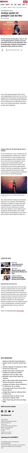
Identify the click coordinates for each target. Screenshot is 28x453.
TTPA (2, 448)
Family (19, 4)
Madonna (9, 7)
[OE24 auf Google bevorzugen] (21, 50)
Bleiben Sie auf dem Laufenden (8, 406)
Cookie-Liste (4, 424)
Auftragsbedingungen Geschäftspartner (10, 442)
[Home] (1, 7)
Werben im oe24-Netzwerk (7, 427)
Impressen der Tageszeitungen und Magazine (11, 446)
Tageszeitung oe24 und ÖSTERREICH (9, 437)
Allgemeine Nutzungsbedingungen (9, 421)
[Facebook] (2, 411)
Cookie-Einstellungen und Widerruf (9, 426)
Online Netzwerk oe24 (6, 415)
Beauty (8, 4)
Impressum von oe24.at (6, 432)
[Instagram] (6, 411)
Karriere (24, 4)
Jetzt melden (20, 311)
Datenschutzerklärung (6, 423)
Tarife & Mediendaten (6, 443)
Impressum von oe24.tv (6, 434)
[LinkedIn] (13, 411)
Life (12, 4)
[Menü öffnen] (26, 4)
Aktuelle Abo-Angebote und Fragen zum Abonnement (13, 445)
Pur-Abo (3, 430)
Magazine (5, 7)
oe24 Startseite (4, 420)
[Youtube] (9, 411)
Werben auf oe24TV (5, 429)
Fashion (2, 4)
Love (15, 4)
